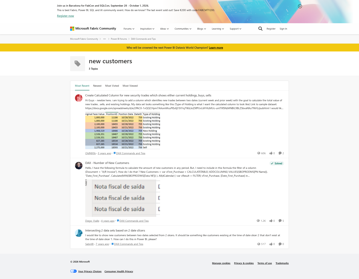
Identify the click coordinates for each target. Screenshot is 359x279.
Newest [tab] (97, 85)
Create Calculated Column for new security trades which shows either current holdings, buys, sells (148, 95)
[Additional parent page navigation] (104, 39)
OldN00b (90, 153)
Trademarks (282, 263)
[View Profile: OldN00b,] (78, 98)
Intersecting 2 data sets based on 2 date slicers (115, 230)
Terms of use (264, 263)
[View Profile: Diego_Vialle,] (78, 165)
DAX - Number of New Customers (107, 163)
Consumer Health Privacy (119, 271)
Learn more (216, 47)
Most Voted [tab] (112, 85)
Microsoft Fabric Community (84, 38)
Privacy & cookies (244, 263)
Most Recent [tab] (82, 85)
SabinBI (89, 244)
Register (271, 28)
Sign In (283, 28)
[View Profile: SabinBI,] (78, 233)
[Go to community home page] (93, 29)
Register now (65, 16)
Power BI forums (119, 38)
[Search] (260, 28)
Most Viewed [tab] (130, 85)
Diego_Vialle (92, 220)
